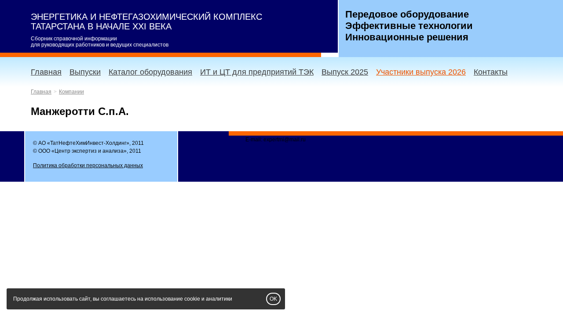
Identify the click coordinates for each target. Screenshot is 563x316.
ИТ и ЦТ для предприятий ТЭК (257, 72)
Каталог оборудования (150, 72)
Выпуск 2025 (345, 72)
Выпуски (85, 72)
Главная (46, 72)
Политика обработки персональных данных (88, 165)
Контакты (491, 72)
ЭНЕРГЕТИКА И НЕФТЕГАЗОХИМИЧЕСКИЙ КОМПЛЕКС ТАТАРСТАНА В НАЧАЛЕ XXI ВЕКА (146, 21)
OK (273, 299)
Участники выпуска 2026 (421, 72)
